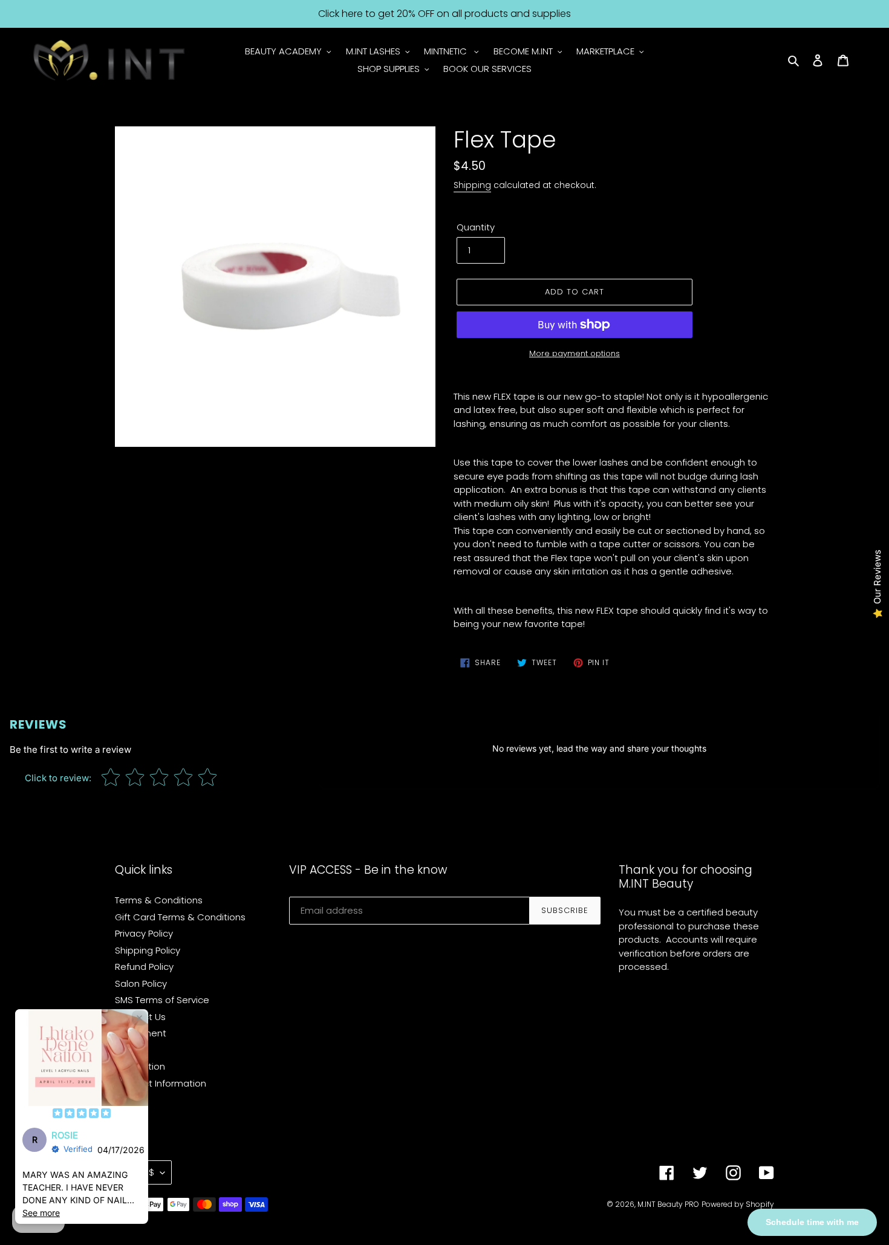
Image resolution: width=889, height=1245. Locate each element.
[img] (81, 1114)
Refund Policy (144, 966)
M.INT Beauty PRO (668, 1204)
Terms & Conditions (159, 900)
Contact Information (160, 1083)
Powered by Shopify (738, 1204)
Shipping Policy (147, 950)
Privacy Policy (144, 933)
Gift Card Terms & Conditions (180, 917)
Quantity (476, 227)
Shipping (472, 185)
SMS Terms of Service (162, 999)
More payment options (574, 353)
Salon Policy (141, 983)
